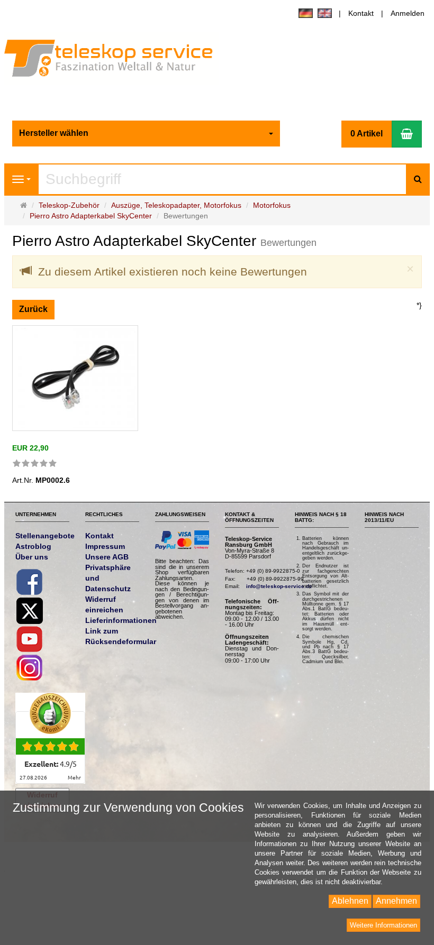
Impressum (105, 546)
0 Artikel (366, 133)
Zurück (33, 309)
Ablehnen (350, 900)
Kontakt (361, 13)
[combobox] (146, 133)
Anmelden (407, 13)
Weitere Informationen (383, 925)
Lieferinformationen (121, 620)
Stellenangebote (45, 535)
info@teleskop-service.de (279, 586)
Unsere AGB (107, 557)
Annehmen (396, 900)
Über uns (31, 557)
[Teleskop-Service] (115, 61)
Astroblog (33, 546)
